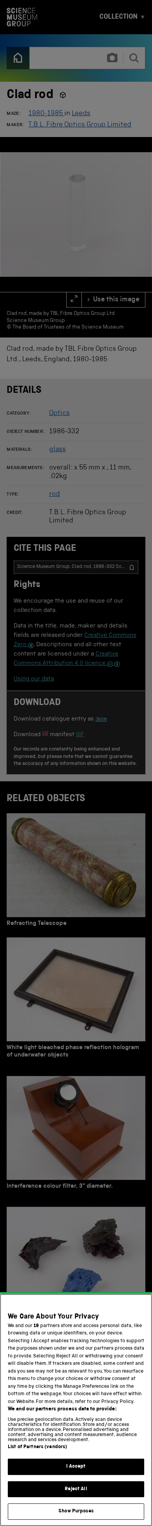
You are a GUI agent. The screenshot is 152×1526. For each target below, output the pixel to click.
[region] (76, 1410)
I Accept (75, 1466)
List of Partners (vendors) (37, 1447)
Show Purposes (76, 1511)
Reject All (76, 1489)
